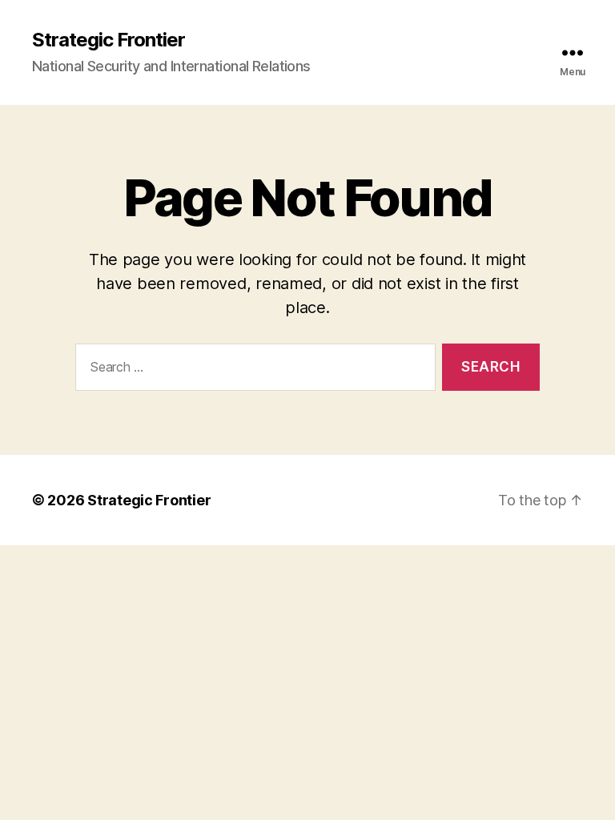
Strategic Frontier (108, 40)
